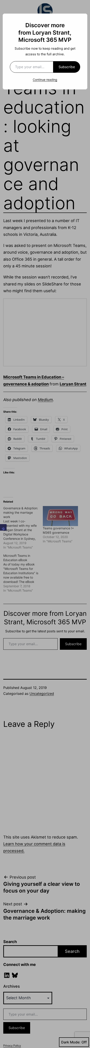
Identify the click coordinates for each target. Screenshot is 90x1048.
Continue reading (45, 79)
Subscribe (67, 67)
